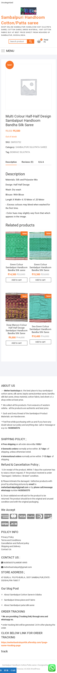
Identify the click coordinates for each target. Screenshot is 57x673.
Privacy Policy (7, 537)
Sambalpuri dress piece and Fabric (19, 600)
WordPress (35, 669)
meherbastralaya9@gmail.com (17, 567)
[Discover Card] (48, 516)
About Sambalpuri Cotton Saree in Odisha (23, 594)
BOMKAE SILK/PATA (20, 152)
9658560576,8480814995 (15, 562)
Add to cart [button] (17, 280)
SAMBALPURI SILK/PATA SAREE (31, 147)
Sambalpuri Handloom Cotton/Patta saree (23, 20)
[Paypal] (30, 516)
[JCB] (13, 524)
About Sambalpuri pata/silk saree (19, 605)
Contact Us (6, 549)
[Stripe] (5, 524)
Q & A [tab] (41, 162)
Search (30, 41)
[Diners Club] (39, 516)
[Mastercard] (13, 516)
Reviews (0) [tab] (27, 162)
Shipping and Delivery (10, 546)
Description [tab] (11, 162)
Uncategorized (7, 2)
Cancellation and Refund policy (15, 543)
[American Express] (5, 516)
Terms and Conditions (11, 540)
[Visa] (22, 516)
